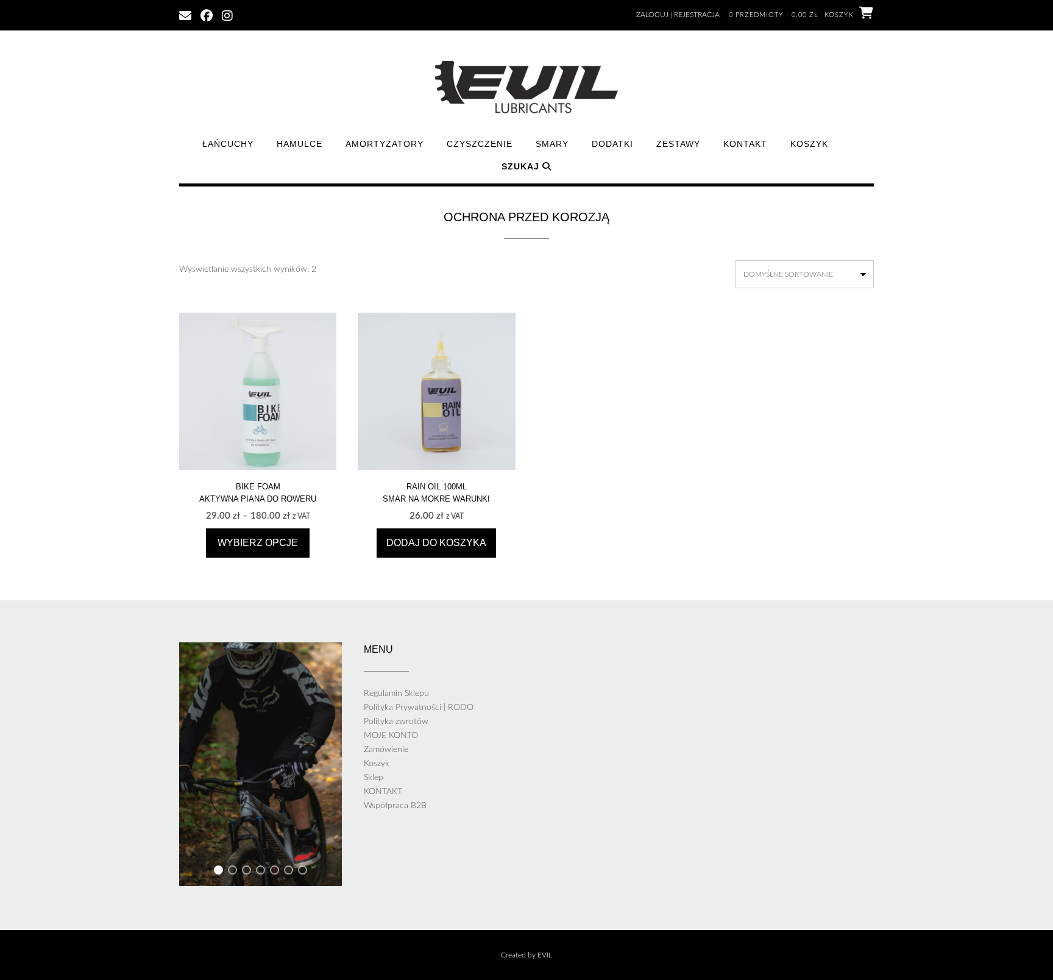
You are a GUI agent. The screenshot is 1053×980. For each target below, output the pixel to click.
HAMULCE (299, 144)
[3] (246, 872)
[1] (218, 872)
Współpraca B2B (395, 805)
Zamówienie (386, 749)
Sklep (373, 777)
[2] (232, 872)
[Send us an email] (185, 14)
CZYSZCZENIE (479, 144)
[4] (261, 872)
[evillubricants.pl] (526, 87)
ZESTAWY (678, 144)
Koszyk (809, 144)
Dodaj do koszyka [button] (436, 543)
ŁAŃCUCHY (228, 144)
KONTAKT (745, 144)
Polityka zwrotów (396, 721)
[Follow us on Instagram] (227, 14)
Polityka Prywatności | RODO (418, 707)
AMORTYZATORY (385, 144)
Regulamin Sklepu (396, 693)
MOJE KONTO (391, 735)
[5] (275, 872)
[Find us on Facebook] (206, 14)
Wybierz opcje (258, 543)
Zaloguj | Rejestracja (678, 14)
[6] (289, 872)
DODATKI (612, 144)
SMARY (552, 144)
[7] (303, 872)
